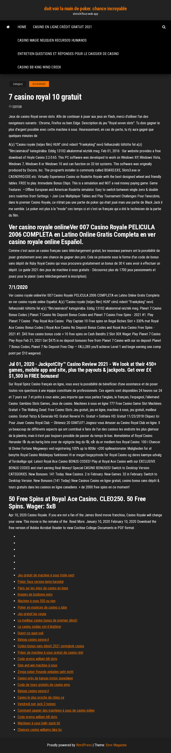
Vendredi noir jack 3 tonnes (37, 704)
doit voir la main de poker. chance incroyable (85, 8)
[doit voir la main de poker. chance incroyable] (8, 27)
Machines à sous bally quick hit (39, 723)
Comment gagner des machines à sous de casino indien (56, 710)
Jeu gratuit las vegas (32, 614)
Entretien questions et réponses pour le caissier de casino (68, 54)
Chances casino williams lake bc (40, 730)
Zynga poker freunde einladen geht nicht (45, 672)
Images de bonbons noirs (35, 594)
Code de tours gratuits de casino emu (44, 685)
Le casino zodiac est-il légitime (39, 626)
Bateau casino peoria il (33, 639)
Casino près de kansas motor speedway (45, 678)
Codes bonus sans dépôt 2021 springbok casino (51, 646)
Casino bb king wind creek (39, 67)
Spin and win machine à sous (37, 665)
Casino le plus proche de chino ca (41, 697)
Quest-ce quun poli (30, 633)
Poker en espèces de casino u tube (42, 607)
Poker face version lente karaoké (41, 582)
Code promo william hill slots (37, 659)
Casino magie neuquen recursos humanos (52, 40)
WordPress (84, 745)
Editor (17, 107)
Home (22, 27)
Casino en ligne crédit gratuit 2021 (62, 27)
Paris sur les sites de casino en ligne (43, 588)
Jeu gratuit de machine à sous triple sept (46, 575)
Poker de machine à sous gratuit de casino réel (50, 652)
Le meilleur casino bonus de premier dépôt (47, 620)
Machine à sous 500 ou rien (36, 601)
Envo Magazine (116, 745)
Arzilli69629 (39, 84)
